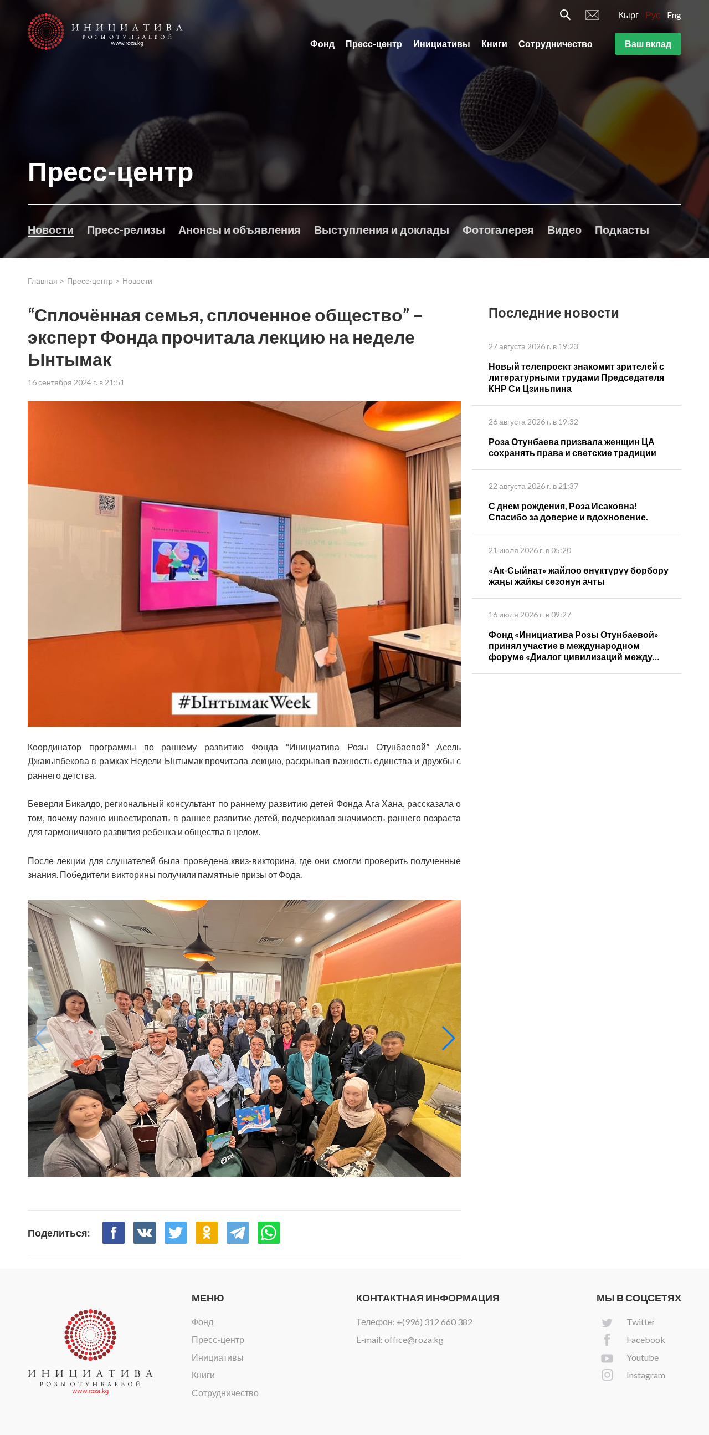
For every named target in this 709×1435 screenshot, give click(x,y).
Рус (652, 14)
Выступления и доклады (381, 229)
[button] (447, 1038)
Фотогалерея (498, 229)
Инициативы (441, 43)
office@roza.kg (414, 1339)
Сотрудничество (555, 43)
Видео (564, 229)
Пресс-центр (374, 43)
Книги (494, 43)
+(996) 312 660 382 (434, 1321)
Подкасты (622, 229)
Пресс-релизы (126, 229)
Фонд (322, 43)
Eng (674, 14)
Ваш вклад (648, 43)
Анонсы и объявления (239, 229)
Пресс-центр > (93, 280)
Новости (51, 229)
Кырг (629, 14)
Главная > (46, 280)
